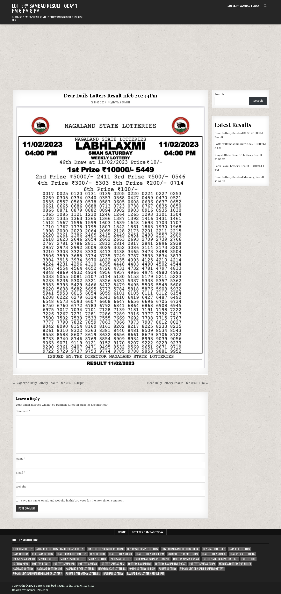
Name (21, 458)
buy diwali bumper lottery (142, 549)
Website (21, 486)
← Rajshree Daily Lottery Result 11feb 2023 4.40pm (48, 383)
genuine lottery (47, 559)
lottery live (248, 559)
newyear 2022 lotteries (112, 569)
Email (20, 472)
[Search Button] (265, 6)
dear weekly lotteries (242, 554)
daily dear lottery (239, 549)
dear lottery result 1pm (150, 554)
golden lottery (97, 559)
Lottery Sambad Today (243, 5)
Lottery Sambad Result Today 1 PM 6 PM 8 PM (44, 8)
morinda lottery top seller (235, 564)
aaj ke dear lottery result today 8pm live (60, 549)
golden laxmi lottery (72, 559)
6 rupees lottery (23, 549)
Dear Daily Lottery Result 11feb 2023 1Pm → (177, 383)
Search (219, 94)
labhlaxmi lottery (120, 559)
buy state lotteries (214, 549)
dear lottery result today (183, 554)
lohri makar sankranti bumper (152, 559)
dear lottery (97, 554)
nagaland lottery (23, 569)
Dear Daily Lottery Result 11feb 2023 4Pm (110, 95)
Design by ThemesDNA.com (30, 590)
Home (121, 532)
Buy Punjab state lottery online (180, 549)
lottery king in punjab (186, 559)
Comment (23, 411)
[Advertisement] (140, 55)
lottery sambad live (139, 564)
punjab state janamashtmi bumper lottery (37, 573)
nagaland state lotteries (80, 569)
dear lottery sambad (214, 554)
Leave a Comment (121, 102)
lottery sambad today (202, 564)
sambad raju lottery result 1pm (145, 573)
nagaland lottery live (49, 569)
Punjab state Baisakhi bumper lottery (202, 569)
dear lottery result (120, 554)
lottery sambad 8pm (112, 564)
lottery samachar (64, 564)
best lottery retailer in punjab (106, 549)
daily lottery (20, 554)
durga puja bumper (24, 559)
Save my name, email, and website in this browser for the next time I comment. (72, 500)
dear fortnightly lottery (72, 554)
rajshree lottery (113, 573)
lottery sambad (87, 564)
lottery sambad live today (170, 564)
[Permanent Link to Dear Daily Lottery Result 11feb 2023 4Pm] (110, 237)
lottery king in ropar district (220, 559)
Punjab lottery (167, 569)
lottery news (21, 564)
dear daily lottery (42, 554)
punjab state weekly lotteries (83, 573)
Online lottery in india (142, 569)
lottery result (41, 564)
